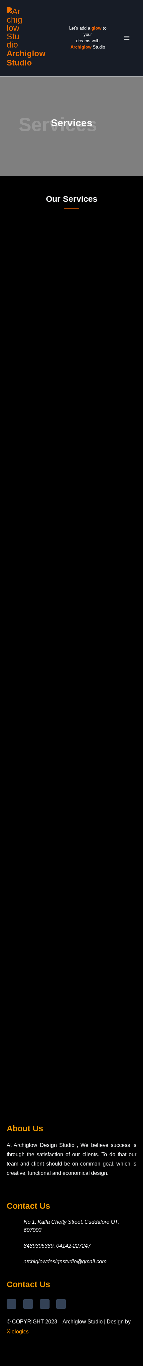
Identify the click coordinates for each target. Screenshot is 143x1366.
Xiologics (18, 1331)
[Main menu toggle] (127, 38)
